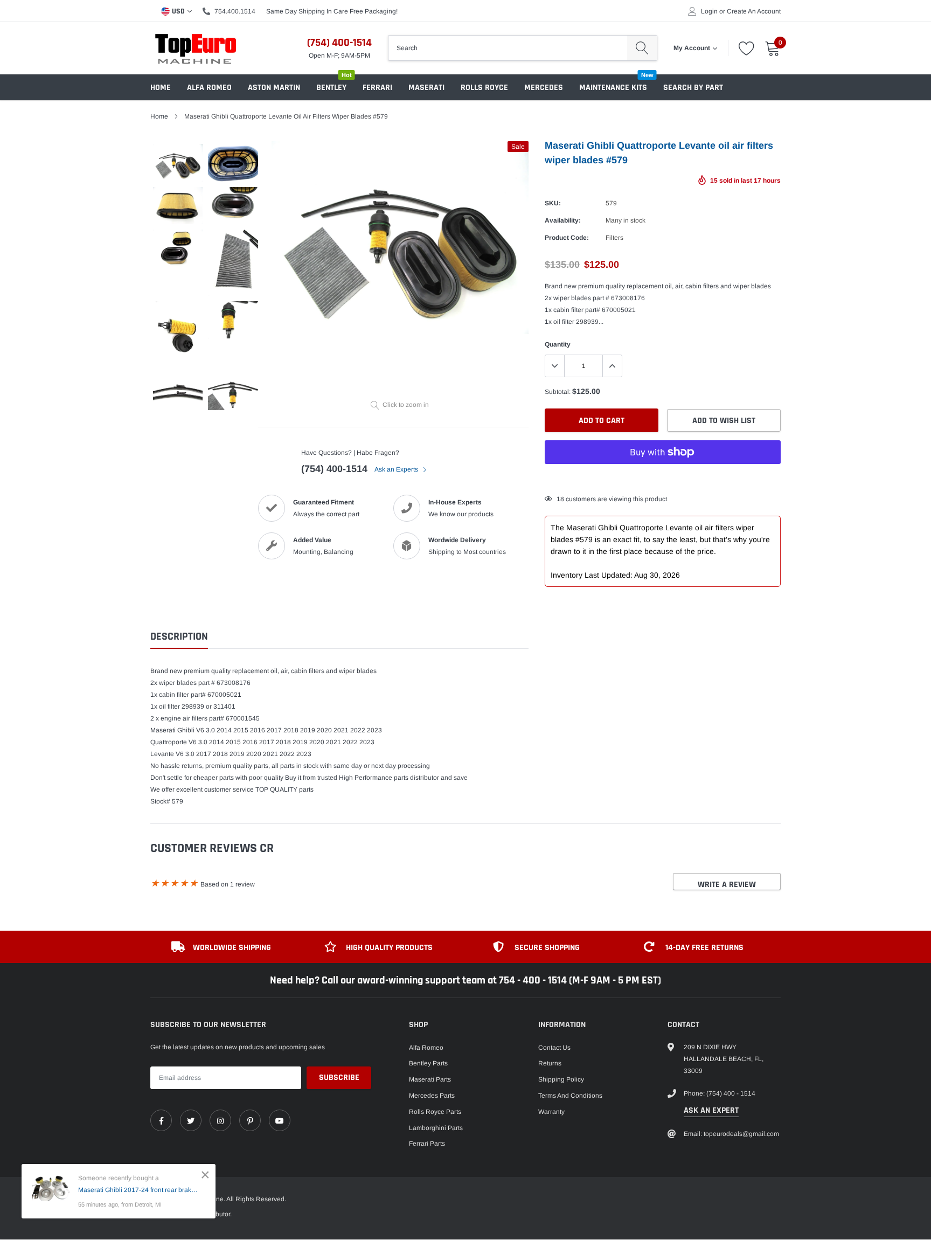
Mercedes (543, 87)
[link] (161, 1120)
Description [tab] (179, 636)
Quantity (558, 344)
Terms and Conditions (570, 1095)
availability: (563, 220)
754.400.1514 (234, 11)
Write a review (727, 884)
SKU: (553, 203)
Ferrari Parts (427, 1143)
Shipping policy (561, 1079)
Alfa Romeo (209, 87)
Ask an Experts (397, 469)
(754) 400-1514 (339, 43)
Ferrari (377, 87)
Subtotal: (558, 392)
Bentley (331, 87)
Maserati (426, 87)
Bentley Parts (428, 1063)
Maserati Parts (430, 1079)
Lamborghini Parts (436, 1128)
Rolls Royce (484, 87)
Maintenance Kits (613, 87)
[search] (642, 48)
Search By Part (693, 87)
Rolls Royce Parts (435, 1112)
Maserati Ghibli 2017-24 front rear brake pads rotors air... (138, 1190)
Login (709, 11)
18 (560, 499)
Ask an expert (711, 1110)
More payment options (663, 478)
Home (160, 87)
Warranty (551, 1112)
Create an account (754, 11)
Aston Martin (274, 87)
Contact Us (554, 1047)
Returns (549, 1063)
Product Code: (567, 237)
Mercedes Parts (432, 1095)
